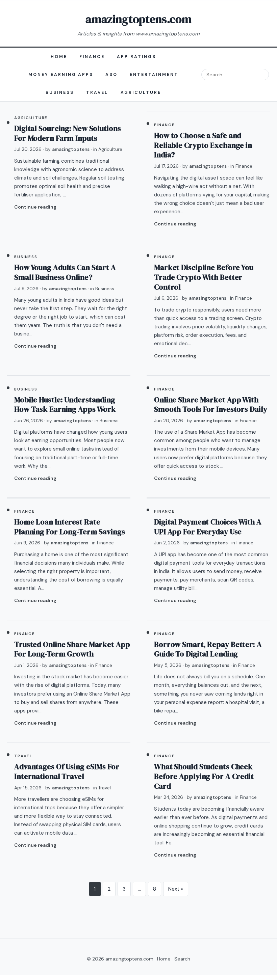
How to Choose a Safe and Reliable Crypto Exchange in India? (203, 145)
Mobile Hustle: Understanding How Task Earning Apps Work (65, 405)
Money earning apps (61, 74)
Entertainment (154, 74)
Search (182, 959)
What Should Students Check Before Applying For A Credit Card (204, 776)
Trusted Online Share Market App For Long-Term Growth (72, 649)
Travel (97, 92)
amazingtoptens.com (138, 19)
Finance (92, 56)
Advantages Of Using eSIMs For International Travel (66, 771)
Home (59, 56)
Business (60, 92)
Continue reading (35, 207)
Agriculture (141, 92)
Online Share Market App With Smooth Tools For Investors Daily (210, 405)
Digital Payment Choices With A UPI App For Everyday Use (207, 527)
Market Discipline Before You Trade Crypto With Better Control (203, 277)
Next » (175, 889)
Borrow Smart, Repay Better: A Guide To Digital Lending (208, 649)
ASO (111, 74)
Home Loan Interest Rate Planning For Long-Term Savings (69, 527)
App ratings (136, 56)
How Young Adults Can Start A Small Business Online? (65, 272)
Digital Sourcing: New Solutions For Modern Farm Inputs (67, 133)
